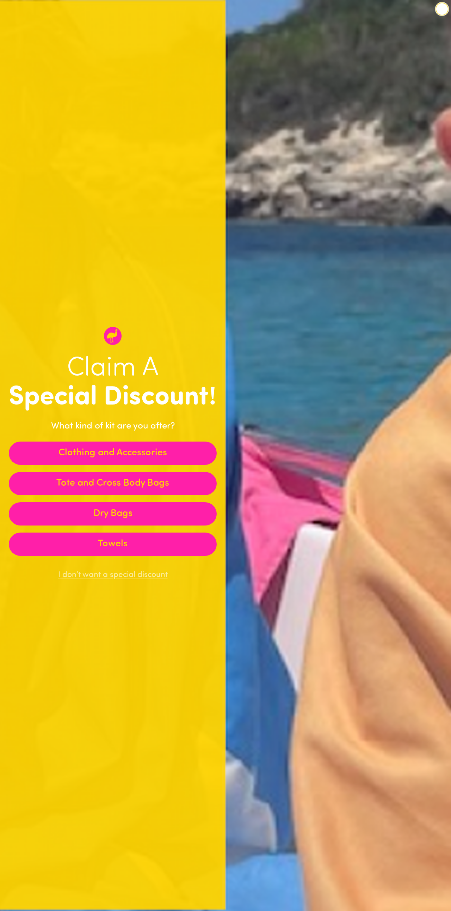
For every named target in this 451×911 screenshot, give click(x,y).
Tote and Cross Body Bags (112, 483)
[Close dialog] (442, 9)
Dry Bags (112, 513)
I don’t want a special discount (113, 575)
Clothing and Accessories (112, 453)
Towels (113, 544)
